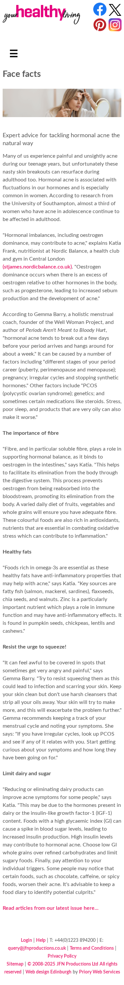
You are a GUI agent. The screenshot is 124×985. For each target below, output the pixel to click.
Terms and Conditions (92, 948)
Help (41, 940)
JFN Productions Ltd (77, 964)
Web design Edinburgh (48, 971)
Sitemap (15, 964)
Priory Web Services (99, 971)
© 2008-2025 (41, 964)
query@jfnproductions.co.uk (37, 948)
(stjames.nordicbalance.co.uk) (37, 267)
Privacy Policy (62, 956)
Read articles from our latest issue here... (51, 908)
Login (26, 940)
